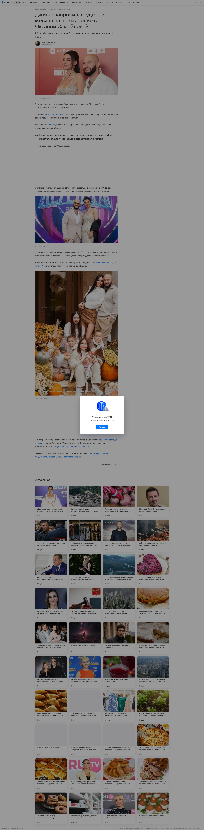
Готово (102, 427)
